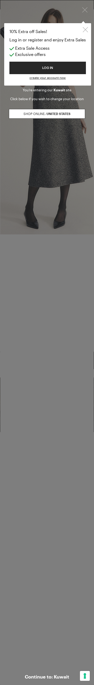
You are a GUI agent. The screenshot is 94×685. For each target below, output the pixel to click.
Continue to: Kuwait (47, 677)
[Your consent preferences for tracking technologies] (85, 676)
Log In (47, 67)
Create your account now (48, 77)
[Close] (84, 9)
